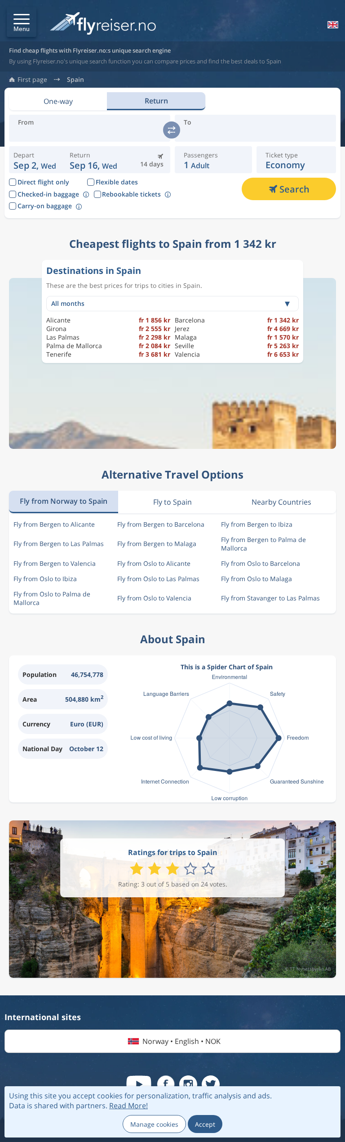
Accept (205, 1124)
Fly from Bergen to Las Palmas (58, 543)
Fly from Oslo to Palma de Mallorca (51, 598)
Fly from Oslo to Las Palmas (158, 578)
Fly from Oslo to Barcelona (260, 563)
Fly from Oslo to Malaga (256, 578)
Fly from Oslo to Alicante (153, 563)
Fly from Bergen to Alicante (54, 524)
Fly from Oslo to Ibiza (45, 578)
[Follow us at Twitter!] (211, 1084)
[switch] (171, 130)
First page (32, 79)
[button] (21, 22)
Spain (75, 79)
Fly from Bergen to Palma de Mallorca (263, 543)
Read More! (128, 1106)
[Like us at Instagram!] (188, 1084)
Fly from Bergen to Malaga (156, 543)
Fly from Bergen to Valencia (54, 563)
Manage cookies (154, 1124)
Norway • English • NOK (181, 1041)
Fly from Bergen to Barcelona (160, 524)
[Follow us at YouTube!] (138, 1084)
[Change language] (332, 25)
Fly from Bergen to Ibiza (256, 524)
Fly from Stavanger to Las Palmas (270, 598)
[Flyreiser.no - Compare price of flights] (103, 24)
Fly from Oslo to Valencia (154, 598)
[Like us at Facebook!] (166, 1084)
